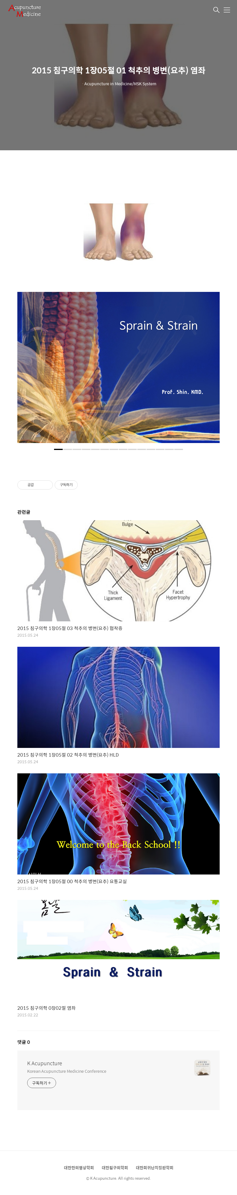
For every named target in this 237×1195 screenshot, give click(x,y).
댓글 (23, 1042)
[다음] (211, 370)
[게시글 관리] (46, 485)
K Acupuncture (44, 1063)
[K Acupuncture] (36, 10)
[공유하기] (39, 485)
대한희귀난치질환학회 (154, 1167)
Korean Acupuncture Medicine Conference (66, 1071)
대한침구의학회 (115, 1167)
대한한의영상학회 (79, 1167)
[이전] (26, 370)
